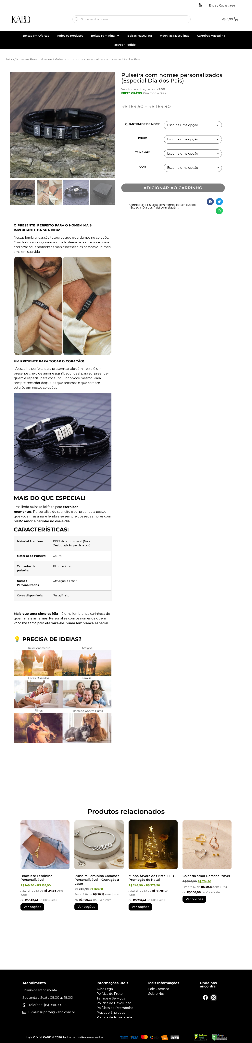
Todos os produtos (70, 35)
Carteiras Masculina (211, 35)
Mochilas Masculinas (174, 35)
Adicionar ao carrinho (173, 187)
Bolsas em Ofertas (36, 35)
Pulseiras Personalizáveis (34, 59)
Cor (142, 166)
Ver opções (32, 907)
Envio (142, 138)
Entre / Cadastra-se (222, 5)
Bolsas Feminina (103, 35)
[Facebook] (205, 997)
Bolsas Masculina (139, 35)
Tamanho (142, 152)
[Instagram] (213, 997)
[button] (109, 127)
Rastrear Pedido (124, 44)
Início (10, 59)
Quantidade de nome (142, 124)
